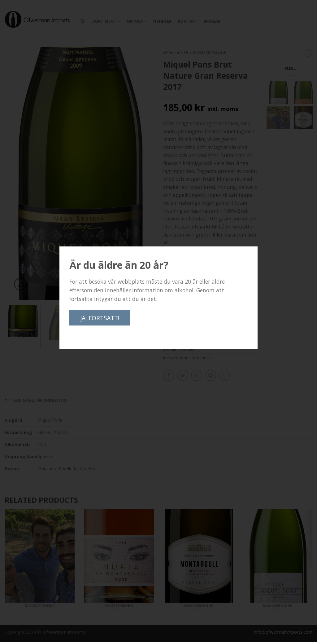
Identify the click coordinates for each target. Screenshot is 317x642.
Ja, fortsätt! (99, 318)
